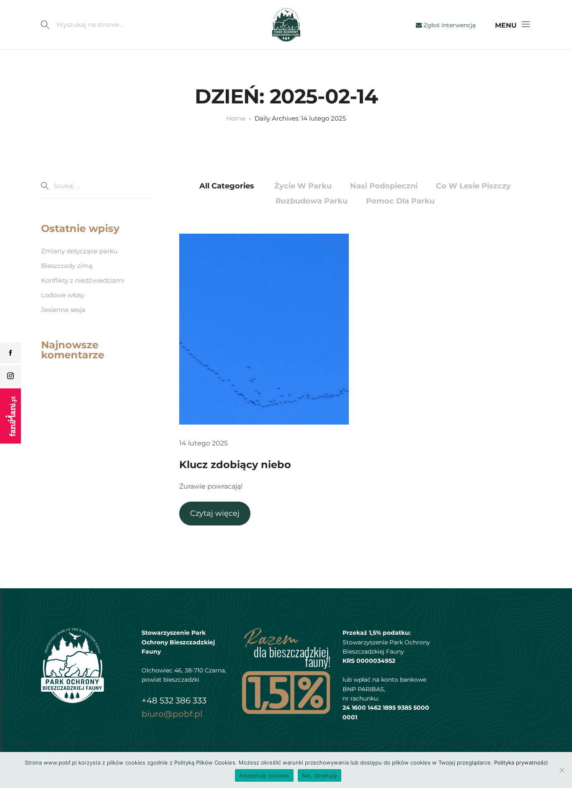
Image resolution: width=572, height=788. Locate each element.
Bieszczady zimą (67, 266)
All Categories (226, 186)
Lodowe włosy (63, 295)
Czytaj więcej (215, 513)
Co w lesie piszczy (473, 186)
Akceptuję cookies (264, 775)
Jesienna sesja (63, 310)
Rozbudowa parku (312, 201)
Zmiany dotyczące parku (79, 251)
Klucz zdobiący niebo (235, 464)
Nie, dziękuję (319, 775)
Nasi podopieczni (383, 186)
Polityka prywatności (521, 762)
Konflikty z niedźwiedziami (82, 280)
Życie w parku (303, 186)
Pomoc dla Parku (400, 201)
